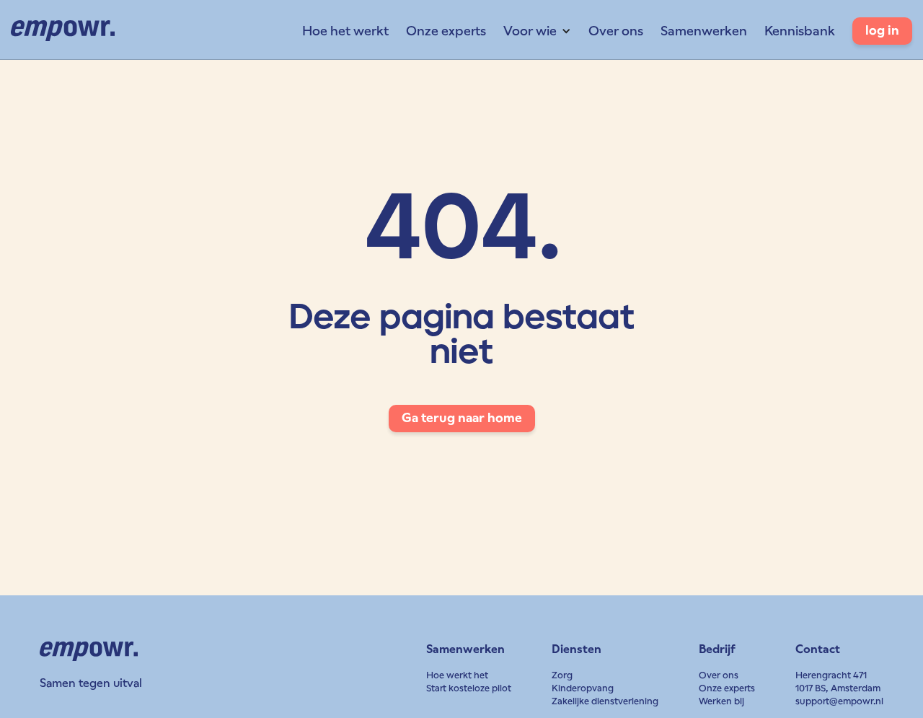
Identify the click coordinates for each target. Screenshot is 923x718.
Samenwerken (704, 30)
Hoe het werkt (345, 30)
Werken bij (721, 701)
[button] (537, 31)
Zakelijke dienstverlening (605, 701)
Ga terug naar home (462, 418)
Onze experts (446, 30)
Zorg (562, 675)
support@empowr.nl (839, 701)
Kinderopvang (583, 688)
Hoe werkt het (457, 675)
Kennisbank (799, 30)
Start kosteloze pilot (468, 688)
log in (882, 30)
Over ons (615, 30)
